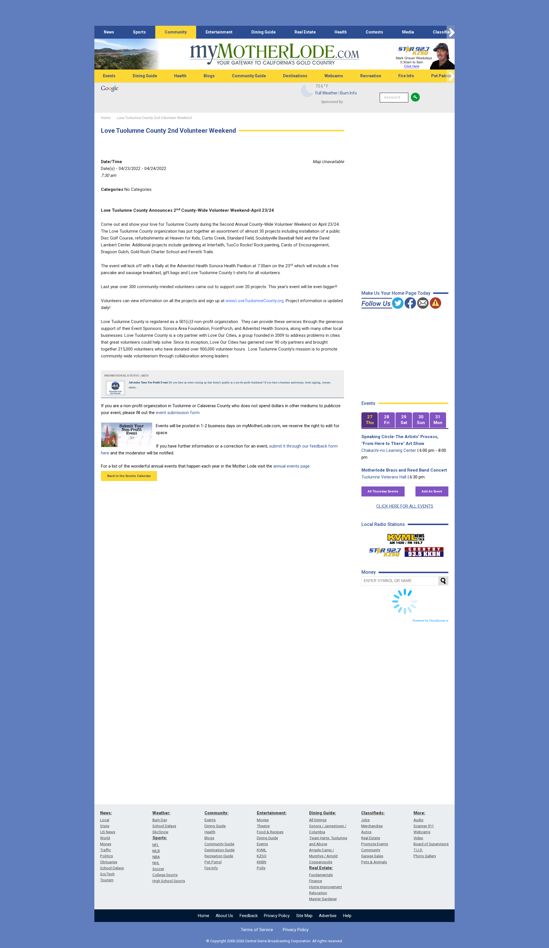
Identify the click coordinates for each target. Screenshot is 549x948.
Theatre (263, 826)
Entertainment (219, 32)
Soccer (158, 869)
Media (408, 32)
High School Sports (168, 881)
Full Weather (326, 93)
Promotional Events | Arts (126, 375)
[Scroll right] (451, 32)
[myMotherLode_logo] (274, 54)
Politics (106, 856)
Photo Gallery (424, 856)
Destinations (295, 76)
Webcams (334, 76)
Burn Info (348, 93)
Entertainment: (272, 813)
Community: (216, 813)
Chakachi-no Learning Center (388, 450)
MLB (156, 851)
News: (106, 813)
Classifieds (443, 32)
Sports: (159, 837)
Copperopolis (320, 862)
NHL (156, 863)
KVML (261, 850)
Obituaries (108, 862)
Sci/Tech (107, 874)
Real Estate (305, 32)
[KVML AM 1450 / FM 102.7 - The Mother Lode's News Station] (406, 537)
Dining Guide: (322, 813)
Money (105, 844)
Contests (374, 32)
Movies (263, 820)
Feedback (249, 915)
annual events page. (292, 466)
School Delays (112, 868)
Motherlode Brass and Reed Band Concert (404, 470)
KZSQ (261, 856)
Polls (261, 868)
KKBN (261, 862)
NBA (156, 857)
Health (341, 32)
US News (107, 832)
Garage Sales (372, 856)
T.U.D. (418, 850)
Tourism (107, 880)
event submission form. (178, 412)
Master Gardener (323, 899)
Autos (366, 832)
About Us (224, 915)
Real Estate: (321, 867)
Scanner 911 (423, 826)
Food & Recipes (270, 832)
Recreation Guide (218, 856)
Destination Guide (219, 850)
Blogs (209, 76)
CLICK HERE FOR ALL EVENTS (404, 506)
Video (418, 838)
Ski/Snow (160, 832)
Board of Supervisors (431, 844)
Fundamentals (321, 875)
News (109, 32)
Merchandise (372, 826)
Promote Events (374, 844)
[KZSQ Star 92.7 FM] (382, 550)
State (104, 826)
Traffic (105, 850)
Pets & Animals (374, 862)
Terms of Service (257, 929)
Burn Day (159, 820)
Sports (139, 32)
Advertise (328, 915)
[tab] (369, 420)
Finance (315, 881)
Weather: (161, 813)
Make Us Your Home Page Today (395, 293)
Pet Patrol (441, 76)
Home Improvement (325, 887)
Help (347, 915)
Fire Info (406, 76)
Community (176, 32)
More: (419, 813)
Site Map (304, 915)
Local (104, 820)
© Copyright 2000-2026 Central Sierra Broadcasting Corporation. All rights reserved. (274, 941)
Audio (418, 820)
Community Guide (249, 76)
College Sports (165, 875)
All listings (318, 820)
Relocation (318, 893)
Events (109, 76)
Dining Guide (263, 32)
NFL (155, 845)
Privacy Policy (277, 915)
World (105, 838)
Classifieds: (373, 813)
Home (203, 915)
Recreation (370, 76)
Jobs (365, 820)
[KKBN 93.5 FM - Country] (423, 550)
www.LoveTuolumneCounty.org (255, 300)
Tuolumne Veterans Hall (383, 477)
